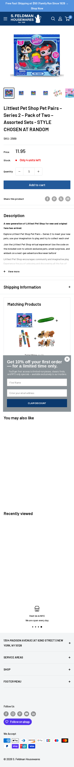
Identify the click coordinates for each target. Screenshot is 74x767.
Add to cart (37, 185)
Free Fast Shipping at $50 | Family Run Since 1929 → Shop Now (37, 6)
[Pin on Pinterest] (54, 198)
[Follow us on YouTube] (26, 713)
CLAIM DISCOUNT (37, 403)
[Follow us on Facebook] (6, 713)
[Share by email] (67, 198)
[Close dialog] (67, 359)
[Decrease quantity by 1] (19, 171)
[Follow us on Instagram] (12, 713)
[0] (67, 19)
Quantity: (8, 171)
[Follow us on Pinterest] (19, 713)
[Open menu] (5, 18)
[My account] (60, 19)
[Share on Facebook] (47, 198)
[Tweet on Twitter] (61, 198)
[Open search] (53, 19)
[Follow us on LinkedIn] (33, 713)
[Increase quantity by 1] (38, 171)
